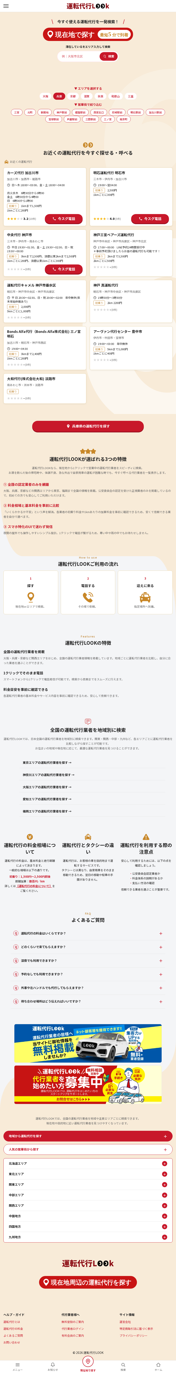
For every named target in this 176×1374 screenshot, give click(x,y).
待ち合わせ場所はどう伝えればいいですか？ (48, 1001)
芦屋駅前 (72, 119)
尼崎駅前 (117, 112)
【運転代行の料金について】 (34, 886)
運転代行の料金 (13, 1329)
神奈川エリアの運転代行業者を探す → (48, 775)
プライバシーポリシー (133, 1335)
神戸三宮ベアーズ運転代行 (113, 234)
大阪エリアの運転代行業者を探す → (47, 787)
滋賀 (87, 96)
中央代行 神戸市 (19, 234)
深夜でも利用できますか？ (36, 960)
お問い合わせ (11, 1342)
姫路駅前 (80, 112)
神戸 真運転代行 (105, 285)
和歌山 (115, 96)
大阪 (45, 96)
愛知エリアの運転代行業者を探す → (47, 799)
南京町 (123, 119)
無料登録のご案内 (73, 1322)
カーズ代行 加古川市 (23, 172)
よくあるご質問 (13, 1335)
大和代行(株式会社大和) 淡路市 (31, 378)
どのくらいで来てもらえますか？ (40, 947)
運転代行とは (11, 1322)
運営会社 (125, 1322)
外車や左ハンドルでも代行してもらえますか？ (49, 988)
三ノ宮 (108, 119)
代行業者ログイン (73, 1329)
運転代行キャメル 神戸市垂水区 (31, 285)
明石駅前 (135, 112)
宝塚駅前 (54, 119)
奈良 (100, 96)
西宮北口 (99, 112)
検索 (111, 56)
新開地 (45, 112)
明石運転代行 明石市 (109, 172)
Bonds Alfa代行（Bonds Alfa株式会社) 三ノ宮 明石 (44, 334)
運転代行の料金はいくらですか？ (40, 933)
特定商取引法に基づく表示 (136, 1329)
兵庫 (59, 96)
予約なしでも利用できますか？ (39, 974)
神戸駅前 (62, 112)
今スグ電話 (66, 218)
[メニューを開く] (6, 6)
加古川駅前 (155, 112)
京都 (73, 96)
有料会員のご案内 (73, 1335)
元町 (30, 112)
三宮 (16, 112)
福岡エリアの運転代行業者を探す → (47, 811)
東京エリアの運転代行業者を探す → (47, 762)
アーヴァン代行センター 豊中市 (117, 331)
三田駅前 (90, 119)
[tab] (88, 1136)
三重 (131, 96)
